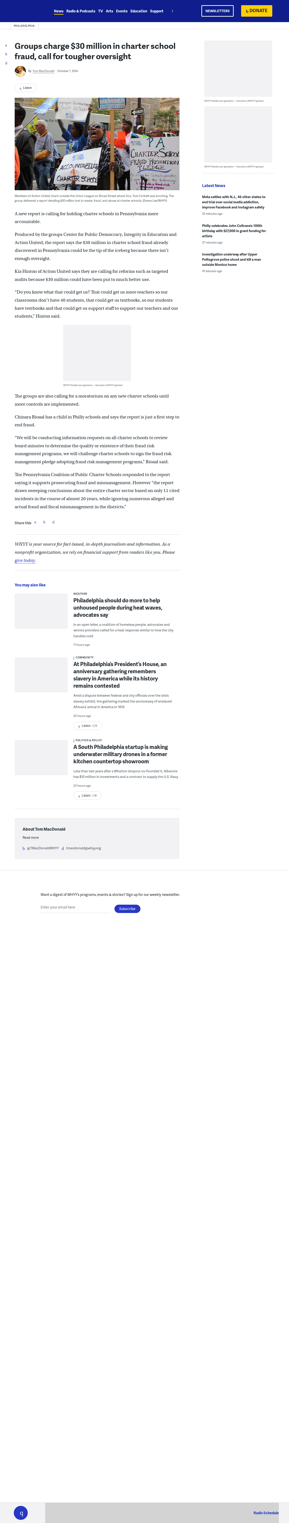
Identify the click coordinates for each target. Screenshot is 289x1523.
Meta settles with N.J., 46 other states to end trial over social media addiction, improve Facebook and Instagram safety (234, 202)
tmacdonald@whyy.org (83, 847)
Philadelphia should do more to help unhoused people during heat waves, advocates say (117, 607)
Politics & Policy (89, 740)
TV (100, 11)
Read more (31, 837)
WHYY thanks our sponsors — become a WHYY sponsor (93, 385)
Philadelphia (24, 26)
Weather (80, 594)
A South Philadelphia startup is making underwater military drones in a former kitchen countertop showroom (120, 754)
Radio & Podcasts (80, 11)
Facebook (35, 521)
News (58, 11)
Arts (109, 11)
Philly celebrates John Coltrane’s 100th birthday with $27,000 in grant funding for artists (234, 230)
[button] (21, 1513)
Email (53, 521)
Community (85, 657)
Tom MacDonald (43, 71)
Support (156, 11)
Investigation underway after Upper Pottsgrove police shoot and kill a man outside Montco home (231, 259)
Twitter (44, 521)
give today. (25, 560)
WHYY (26, 11)
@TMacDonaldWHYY (43, 847)
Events (122, 11)
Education (139, 11)
